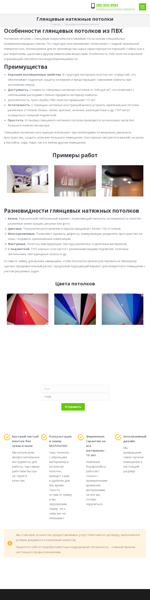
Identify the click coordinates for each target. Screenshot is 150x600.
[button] (3, 181)
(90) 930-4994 (107, 5)
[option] (27, 179)
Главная (55, 24)
